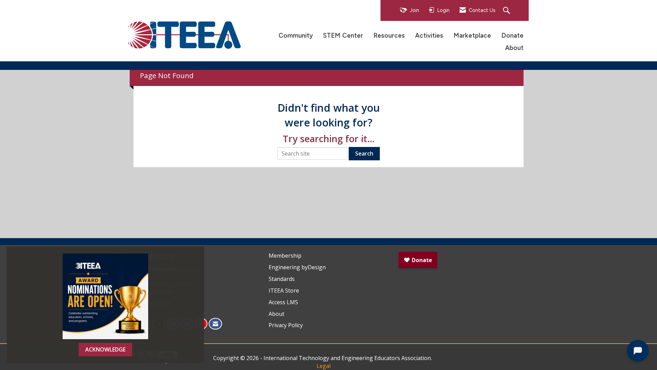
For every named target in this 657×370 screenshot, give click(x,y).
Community (296, 35)
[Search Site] (507, 11)
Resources (389, 35)
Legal (324, 366)
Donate (512, 35)
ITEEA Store (284, 290)
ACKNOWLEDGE (105, 349)
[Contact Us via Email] (215, 324)
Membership (285, 255)
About (514, 48)
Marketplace (472, 35)
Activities (429, 35)
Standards (282, 279)
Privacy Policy (286, 325)
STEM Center (343, 35)
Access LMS (283, 302)
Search (364, 153)
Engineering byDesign (297, 267)
